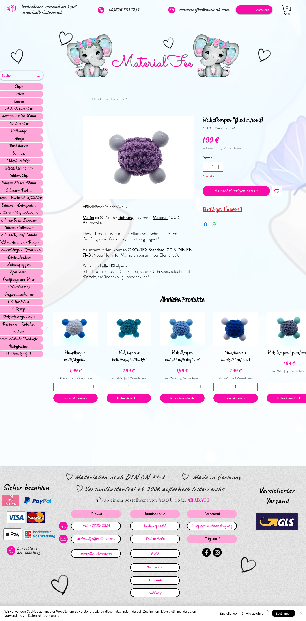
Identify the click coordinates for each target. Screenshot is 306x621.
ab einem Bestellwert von (130, 500)
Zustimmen (283, 613)
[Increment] (218, 166)
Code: (181, 500)
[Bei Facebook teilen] (205, 224)
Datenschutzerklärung (43, 615)
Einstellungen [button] (229, 613)
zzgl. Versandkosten (230, 148)
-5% (98, 499)
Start (86, 98)
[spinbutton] (212, 166)
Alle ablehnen (255, 613)
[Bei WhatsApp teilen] (214, 224)
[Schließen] (300, 613)
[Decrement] (206, 166)
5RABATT (199, 500)
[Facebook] (206, 552)
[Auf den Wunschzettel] (277, 191)
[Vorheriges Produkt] (47, 328)
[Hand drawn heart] (17, 57)
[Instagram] (217, 552)
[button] (287, 10)
